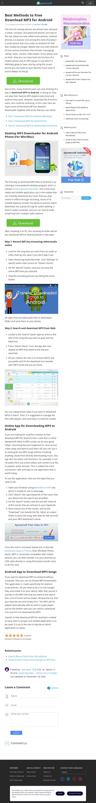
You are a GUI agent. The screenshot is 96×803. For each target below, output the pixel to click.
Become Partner (49, 780)
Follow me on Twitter (46, 673)
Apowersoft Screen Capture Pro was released (78, 80)
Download (25, 81)
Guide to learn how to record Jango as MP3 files (31, 659)
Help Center (31, 772)
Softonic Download (17, 776)
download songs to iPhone (18, 550)
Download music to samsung (77, 119)
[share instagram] (80, 779)
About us (46, 772)
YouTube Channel (17, 772)
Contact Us (47, 776)
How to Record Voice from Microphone (27, 656)
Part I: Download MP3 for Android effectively (30, 116)
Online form (31, 776)
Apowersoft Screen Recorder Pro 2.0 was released (78, 73)
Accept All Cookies (75, 793)
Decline (60, 793)
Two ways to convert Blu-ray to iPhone (78, 101)
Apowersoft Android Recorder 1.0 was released (77, 66)
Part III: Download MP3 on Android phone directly (32, 125)
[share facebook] (62, 779)
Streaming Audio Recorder (25, 189)
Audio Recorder (26, 673)
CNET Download (16, 780)
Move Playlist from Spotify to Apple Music (77, 108)
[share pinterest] (74, 779)
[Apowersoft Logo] (44, 3)
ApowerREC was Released (76, 61)
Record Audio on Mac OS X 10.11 (78, 114)
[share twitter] (68, 779)
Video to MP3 (44, 487)
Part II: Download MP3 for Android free (27, 121)
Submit (16, 733)
